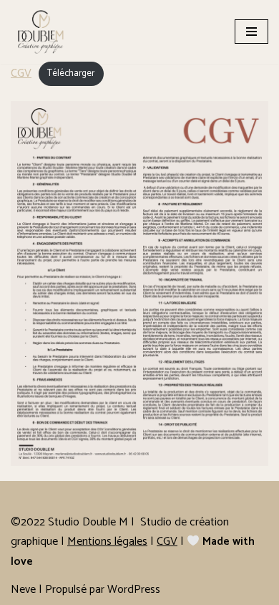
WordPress (133, 589)
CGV (21, 73)
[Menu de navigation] (251, 31)
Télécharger (70, 74)
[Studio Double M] (44, 32)
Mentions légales (107, 541)
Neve (23, 589)
